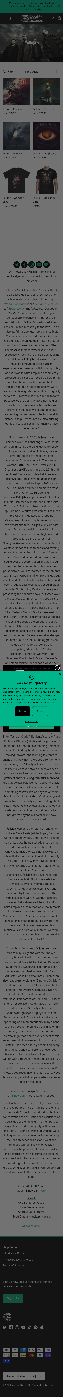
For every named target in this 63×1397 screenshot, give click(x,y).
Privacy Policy (35, 702)
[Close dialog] (57, 668)
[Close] (60, 673)
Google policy (50, 702)
